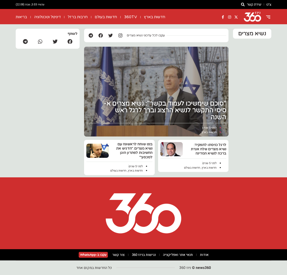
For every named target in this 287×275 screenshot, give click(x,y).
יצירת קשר (254, 4)
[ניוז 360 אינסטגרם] (230, 17)
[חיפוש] (243, 4)
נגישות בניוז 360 (144, 254)
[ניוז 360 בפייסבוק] (223, 17)
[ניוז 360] (252, 17)
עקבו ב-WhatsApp (93, 255)
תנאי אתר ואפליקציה (178, 254)
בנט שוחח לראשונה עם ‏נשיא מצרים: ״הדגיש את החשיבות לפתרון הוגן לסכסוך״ (134, 150)
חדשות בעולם (106, 17)
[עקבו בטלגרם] (90, 35)
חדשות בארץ (154, 17)
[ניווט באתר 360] (268, 17)
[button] (70, 41)
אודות (204, 254)
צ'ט (268, 4)
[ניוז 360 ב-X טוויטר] (236, 17)
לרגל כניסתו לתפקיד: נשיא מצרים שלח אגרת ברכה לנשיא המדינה (208, 149)
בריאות (21, 17)
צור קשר (118, 254)
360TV (130, 17)
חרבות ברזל (78, 17)
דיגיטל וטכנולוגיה (47, 17)
